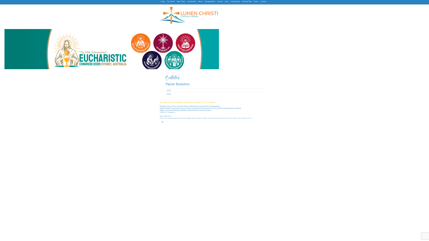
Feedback (237, 108)
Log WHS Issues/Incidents (224, 108)
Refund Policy (194, 106)
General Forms (209, 108)
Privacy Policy (171, 106)
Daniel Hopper (187, 118)
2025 (169, 90)
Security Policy (204, 106)
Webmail (183, 110)
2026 (169, 94)
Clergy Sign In (175, 108)
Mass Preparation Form (195, 108)
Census (183, 108)
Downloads (169, 110)
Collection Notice (183, 106)
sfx (162, 122)
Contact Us (171, 112)
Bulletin (176, 110)
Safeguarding (214, 106)
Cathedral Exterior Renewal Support (199, 110)
